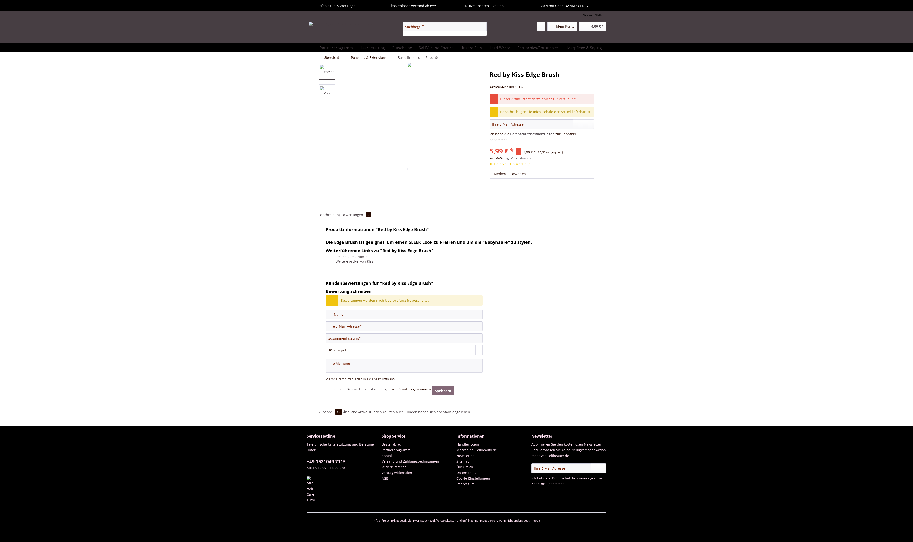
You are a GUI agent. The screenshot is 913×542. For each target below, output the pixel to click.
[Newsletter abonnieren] (598, 468)
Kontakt (388, 455)
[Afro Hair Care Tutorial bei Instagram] (343, 489)
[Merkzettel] (541, 26)
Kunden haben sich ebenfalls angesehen (437, 412)
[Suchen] (482, 26)
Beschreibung (330, 214)
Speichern (443, 391)
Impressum (465, 484)
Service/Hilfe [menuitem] (593, 15)
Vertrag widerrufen (397, 472)
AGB (385, 478)
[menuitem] (445, 29)
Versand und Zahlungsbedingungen (410, 461)
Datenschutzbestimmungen (532, 134)
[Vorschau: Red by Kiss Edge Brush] (327, 71)
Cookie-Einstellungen (473, 478)
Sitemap (463, 461)
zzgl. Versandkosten (517, 158)
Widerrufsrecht (394, 467)
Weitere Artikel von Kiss (354, 261)
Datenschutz (466, 472)
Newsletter (465, 455)
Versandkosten (446, 520)
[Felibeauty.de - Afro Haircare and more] (342, 31)
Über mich (464, 467)
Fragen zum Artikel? (351, 257)
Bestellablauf (392, 444)
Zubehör (329, 412)
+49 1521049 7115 (326, 461)
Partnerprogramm (396, 450)
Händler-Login (467, 444)
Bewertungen (355, 214)
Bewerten (518, 174)
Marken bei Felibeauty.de (476, 450)
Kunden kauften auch (386, 412)
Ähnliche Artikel (355, 412)
